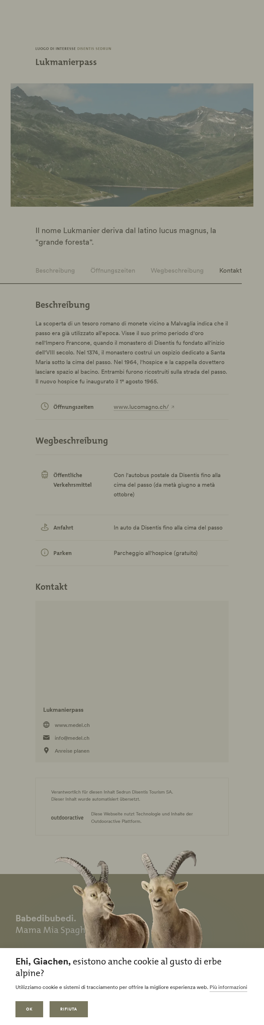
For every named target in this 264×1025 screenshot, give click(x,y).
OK (29, 1009)
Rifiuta (68, 1009)
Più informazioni (228, 987)
